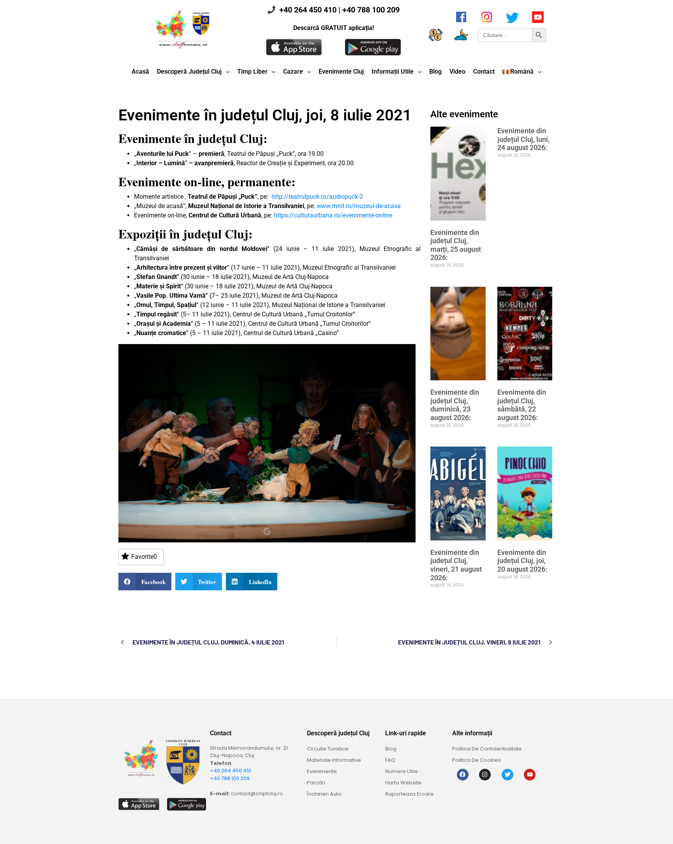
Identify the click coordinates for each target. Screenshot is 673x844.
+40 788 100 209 (371, 9)
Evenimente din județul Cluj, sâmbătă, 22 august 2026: (521, 405)
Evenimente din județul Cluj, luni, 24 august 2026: (523, 139)
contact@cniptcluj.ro (257, 793)
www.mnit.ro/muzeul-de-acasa (359, 206)
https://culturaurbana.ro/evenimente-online (333, 215)
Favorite (144, 556)
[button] (144, 581)
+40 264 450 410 (307, 9)
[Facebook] (463, 774)
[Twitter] (507, 774)
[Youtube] (530, 774)
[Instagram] (485, 774)
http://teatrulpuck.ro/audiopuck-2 (317, 196)
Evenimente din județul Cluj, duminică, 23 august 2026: (454, 405)
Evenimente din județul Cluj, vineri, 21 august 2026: (456, 565)
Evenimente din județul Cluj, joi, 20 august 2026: (522, 560)
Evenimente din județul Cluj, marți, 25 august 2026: (455, 245)
